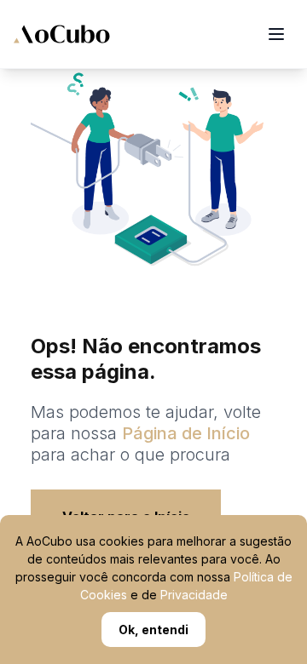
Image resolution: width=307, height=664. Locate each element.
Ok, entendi (153, 629)
